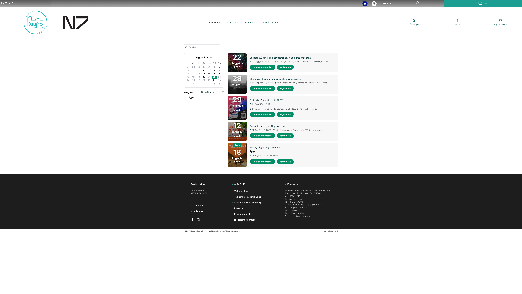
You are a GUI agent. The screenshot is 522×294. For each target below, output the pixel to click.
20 (204, 77)
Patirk (249, 22)
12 (199, 73)
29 (198, 67)
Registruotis (285, 67)
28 (193, 67)
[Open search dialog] (417, 3)
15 (214, 73)
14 (209, 73)
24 (188, 80)
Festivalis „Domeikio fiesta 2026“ (266, 100)
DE (6, 3)
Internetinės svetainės (331, 231)
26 (198, 80)
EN (2, 3)
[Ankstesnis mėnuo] (187, 57)
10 (188, 73)
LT (12, 3)
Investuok (269, 22)
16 (219, 73)
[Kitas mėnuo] (221, 57)
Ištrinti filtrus (207, 92)
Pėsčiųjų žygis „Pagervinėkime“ (265, 147)
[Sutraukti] (223, 92)
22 (214, 77)
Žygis (252, 151)
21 (209, 77)
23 (219, 77)
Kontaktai (386, 3)
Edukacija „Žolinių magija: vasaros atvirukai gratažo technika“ (281, 57)
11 (193, 73)
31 (209, 67)
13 (204, 73)
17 (188, 77)
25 (193, 80)
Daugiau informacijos (263, 67)
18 (193, 77)
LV (9, 3)
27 (188, 67)
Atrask (231, 22)
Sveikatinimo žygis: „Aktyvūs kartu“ (267, 126)
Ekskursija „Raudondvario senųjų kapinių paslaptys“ (275, 79)
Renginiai (215, 22)
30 (204, 67)
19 (199, 77)
